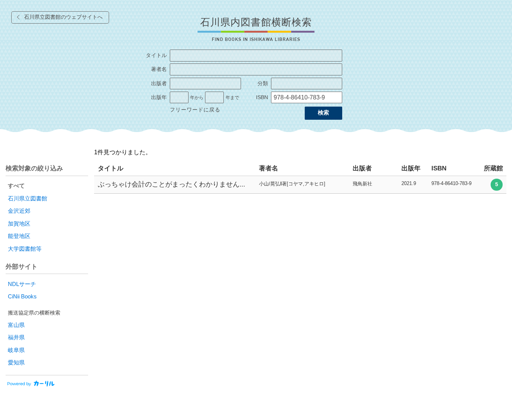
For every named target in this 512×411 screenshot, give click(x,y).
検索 (323, 113)
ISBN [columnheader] (438, 168)
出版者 (159, 83)
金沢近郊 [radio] (19, 211)
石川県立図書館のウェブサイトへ (63, 17)
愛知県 (16, 363)
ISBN (262, 97)
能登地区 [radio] (19, 236)
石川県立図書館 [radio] (27, 199)
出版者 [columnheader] (362, 168)
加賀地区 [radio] (19, 224)
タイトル (156, 55)
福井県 (16, 337)
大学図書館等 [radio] (25, 249)
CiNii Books (22, 297)
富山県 (16, 325)
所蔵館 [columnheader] (493, 168)
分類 (262, 83)
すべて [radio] (16, 186)
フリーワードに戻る (195, 110)
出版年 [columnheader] (411, 168)
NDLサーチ (22, 284)
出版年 (159, 97)
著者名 (159, 69)
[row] (300, 185)
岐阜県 (16, 350)
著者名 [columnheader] (268, 168)
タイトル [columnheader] (110, 168)
